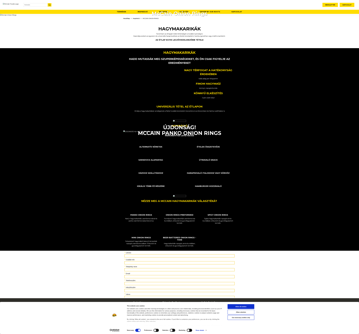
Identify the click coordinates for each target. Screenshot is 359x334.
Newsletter (330, 5)
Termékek (121, 12)
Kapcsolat (347, 5)
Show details (200, 330)
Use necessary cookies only (241, 317)
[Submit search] (49, 5)
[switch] (156, 330)
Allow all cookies (240, 306)
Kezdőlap (126, 18)
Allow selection (241, 312)
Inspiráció (136, 18)
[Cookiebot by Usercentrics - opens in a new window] (114, 330)
